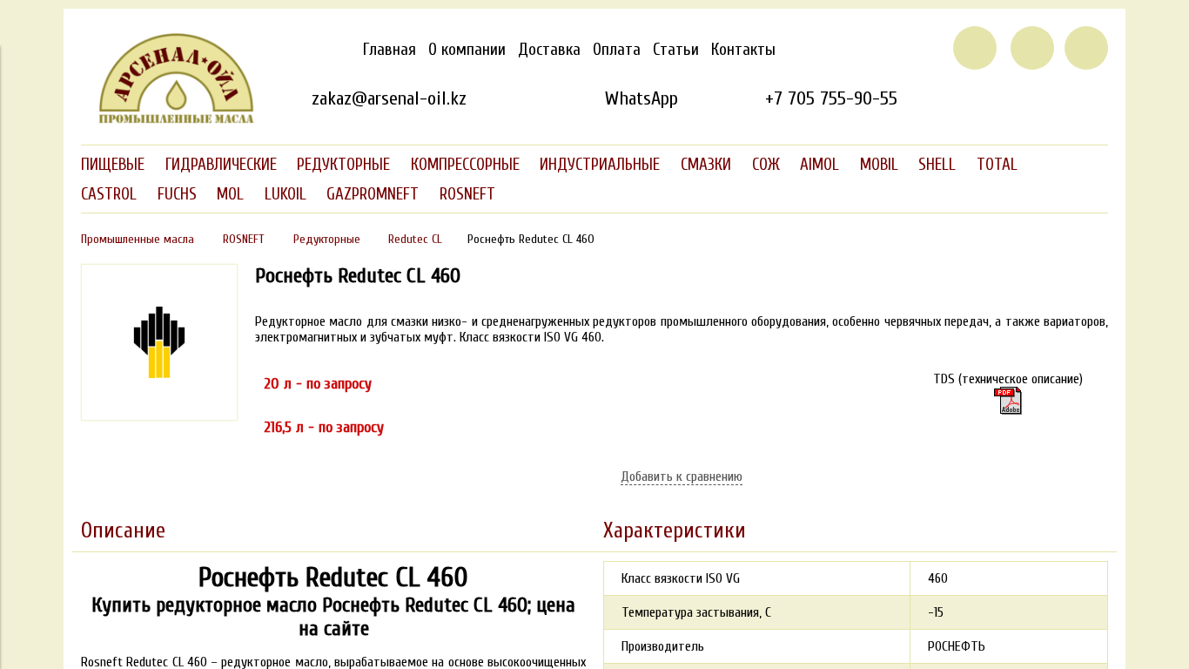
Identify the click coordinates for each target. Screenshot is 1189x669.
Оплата (617, 49)
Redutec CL (415, 239)
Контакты (743, 49)
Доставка (549, 49)
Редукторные (326, 239)
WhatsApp (641, 98)
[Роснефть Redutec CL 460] (1008, 401)
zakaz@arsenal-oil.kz (389, 98)
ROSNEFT (244, 239)
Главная (389, 49)
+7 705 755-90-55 (831, 98)
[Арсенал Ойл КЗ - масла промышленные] (168, 120)
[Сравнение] (1032, 48)
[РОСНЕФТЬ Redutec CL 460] (159, 416)
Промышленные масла (137, 239)
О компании (467, 49)
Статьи (676, 49)
